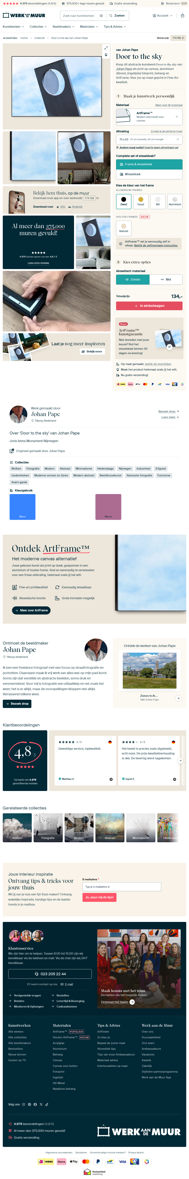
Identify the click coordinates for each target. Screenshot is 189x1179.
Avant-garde (19, 482)
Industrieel (143, 468)
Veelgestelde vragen (27, 995)
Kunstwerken (11, 27)
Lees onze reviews (38, 263)
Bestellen (63, 995)
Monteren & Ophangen (29, 1006)
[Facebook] (35, 1104)
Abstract (65, 468)
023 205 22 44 (53, 974)
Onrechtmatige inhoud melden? (108, 1152)
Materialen (87, 27)
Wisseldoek (132, 174)
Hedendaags (105, 468)
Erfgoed (161, 468)
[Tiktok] (47, 1104)
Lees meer (168, 417)
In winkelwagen (152, 306)
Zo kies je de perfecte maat (167, 131)
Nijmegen (125, 468)
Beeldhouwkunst (110, 475)
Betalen (19, 1001)
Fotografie (32, 468)
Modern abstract (83, 475)
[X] (41, 1104)
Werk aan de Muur (157, 1025)
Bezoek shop (167, 411)
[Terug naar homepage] (24, 15)
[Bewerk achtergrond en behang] (106, 55)
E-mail (69, 984)
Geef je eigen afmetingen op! (149, 147)
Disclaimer (81, 1152)
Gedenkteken (20, 475)
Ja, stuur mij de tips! (99, 897)
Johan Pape (130, 50)
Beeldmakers (62, 27)
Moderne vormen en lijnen (51, 475)
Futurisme (163, 475)
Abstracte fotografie (139, 475)
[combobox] (79, 15)
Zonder (135, 279)
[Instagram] (24, 1104)
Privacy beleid (136, 1152)
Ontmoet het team (114, 1002)
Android (77, 207)
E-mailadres (91, 879)
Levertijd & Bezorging (70, 1001)
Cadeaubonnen (67, 1006)
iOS (62, 207)
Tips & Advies (113, 27)
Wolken (16, 468)
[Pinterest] (30, 1104)
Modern (50, 468)
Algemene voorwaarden (59, 1152)
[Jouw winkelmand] (182, 15)
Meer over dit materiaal (169, 105)
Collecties (36, 27)
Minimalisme (84, 468)
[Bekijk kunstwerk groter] (106, 48)
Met (168, 279)
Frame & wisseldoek (138, 164)
